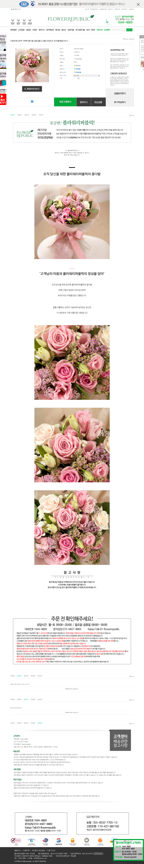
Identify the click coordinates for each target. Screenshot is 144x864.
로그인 (87, 9)
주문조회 (117, 9)
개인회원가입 (94, 9)
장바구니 (110, 9)
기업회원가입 (103, 9)
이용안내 (131, 9)
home (126, 39)
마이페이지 (124, 9)
